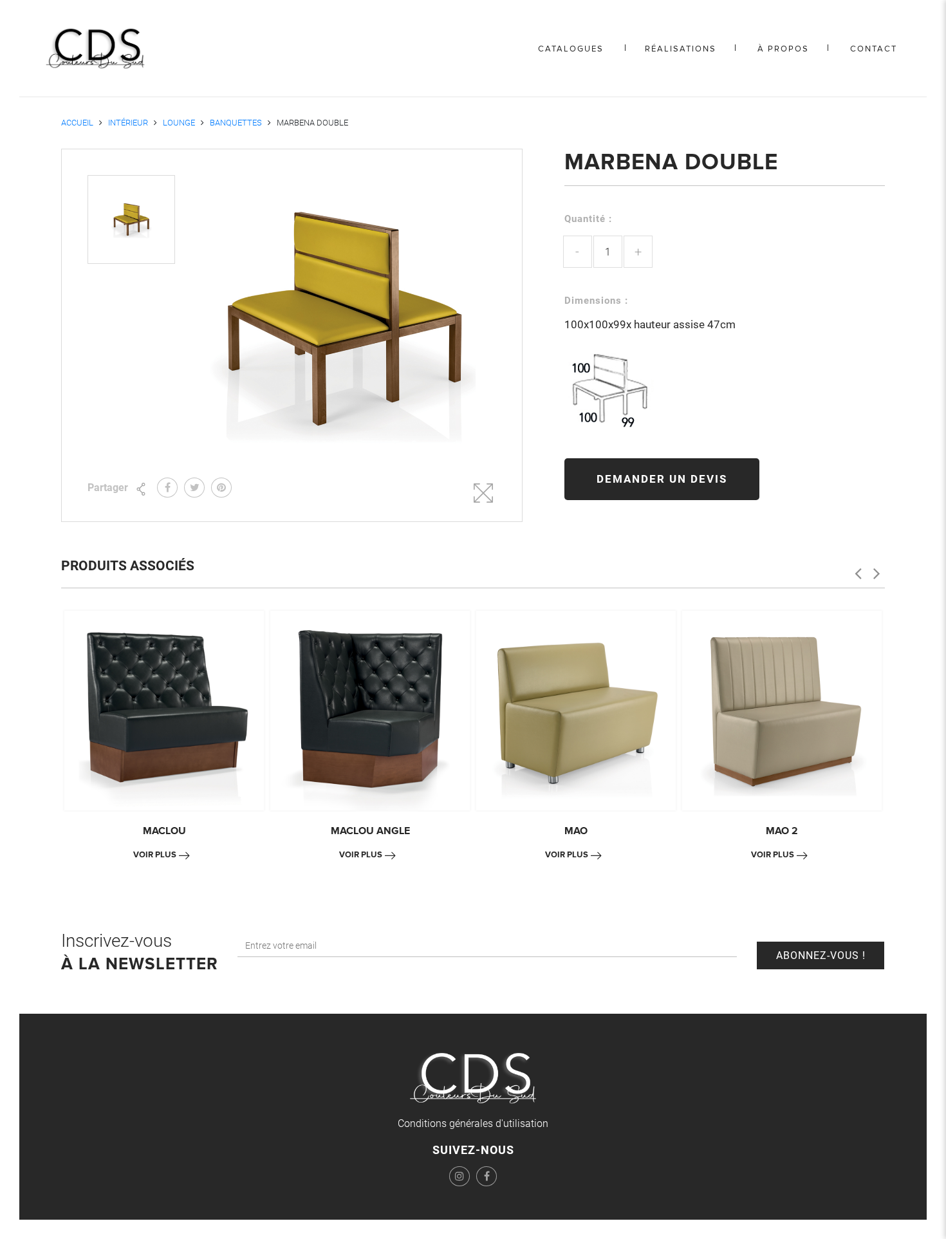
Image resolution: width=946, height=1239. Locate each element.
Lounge (179, 122)
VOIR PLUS (154, 855)
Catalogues (571, 49)
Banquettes (236, 122)
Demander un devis (662, 478)
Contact (873, 49)
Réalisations (680, 49)
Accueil (77, 122)
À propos (783, 49)
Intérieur (128, 122)
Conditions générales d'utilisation (473, 1123)
